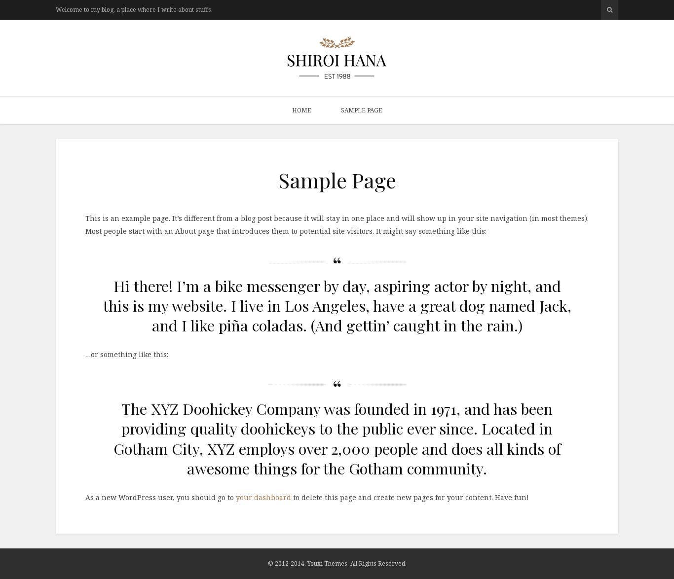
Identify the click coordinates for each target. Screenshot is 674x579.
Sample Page (361, 110)
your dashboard (263, 497)
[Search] (609, 10)
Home (301, 110)
